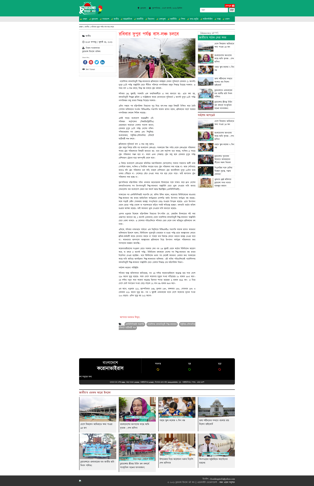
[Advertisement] (175, 130)
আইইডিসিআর (186, 382)
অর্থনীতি (173, 19)
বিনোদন (150, 19)
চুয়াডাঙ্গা (94, 19)
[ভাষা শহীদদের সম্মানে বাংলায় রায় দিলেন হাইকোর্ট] (205, 81)
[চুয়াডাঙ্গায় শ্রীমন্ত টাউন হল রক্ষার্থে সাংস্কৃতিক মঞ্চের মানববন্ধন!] (205, 106)
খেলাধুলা (162, 19)
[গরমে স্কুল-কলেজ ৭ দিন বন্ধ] (205, 69)
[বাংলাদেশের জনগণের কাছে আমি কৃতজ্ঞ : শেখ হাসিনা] (205, 59)
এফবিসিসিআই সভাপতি (134, 324)
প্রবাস (227, 19)
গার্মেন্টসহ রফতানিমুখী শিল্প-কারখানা (162, 324)
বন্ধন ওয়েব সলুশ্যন (227, 482)
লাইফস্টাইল (207, 19)
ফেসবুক (228, 5)
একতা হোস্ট (200, 382)
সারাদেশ (105, 19)
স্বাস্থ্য (218, 19)
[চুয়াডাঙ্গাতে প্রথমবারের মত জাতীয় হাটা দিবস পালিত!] (205, 94)
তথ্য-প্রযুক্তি (193, 19)
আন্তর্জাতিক (127, 19)
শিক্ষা (182, 19)
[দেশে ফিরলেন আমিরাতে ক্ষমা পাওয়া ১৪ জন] (205, 47)
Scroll (309, 481)
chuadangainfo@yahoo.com (222, 479)
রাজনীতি (139, 19)
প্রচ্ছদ (84, 19)
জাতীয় (116, 19)
